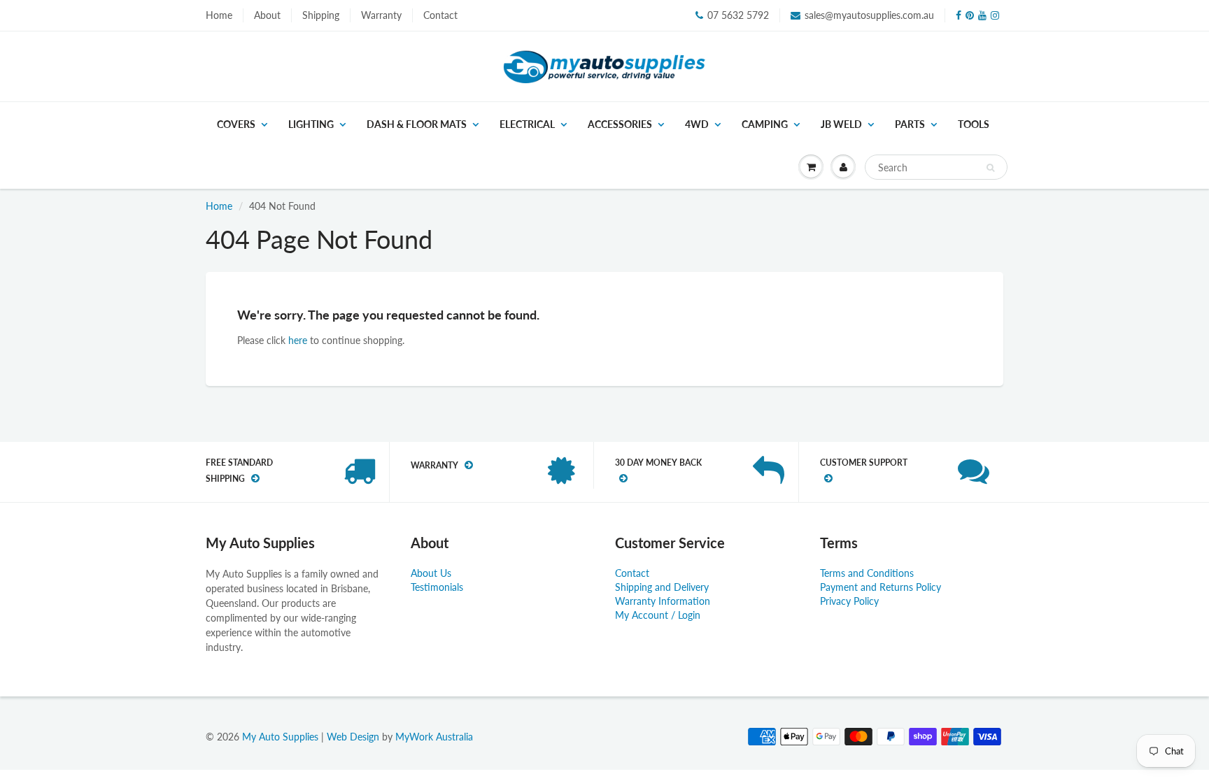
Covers (236, 124)
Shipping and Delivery (662, 587)
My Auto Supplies (280, 737)
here (297, 340)
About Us (431, 573)
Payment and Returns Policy (880, 587)
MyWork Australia (434, 737)
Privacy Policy (849, 601)
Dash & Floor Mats (417, 124)
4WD (697, 124)
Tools (973, 124)
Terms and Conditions (867, 573)
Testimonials (437, 587)
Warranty (381, 15)
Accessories (620, 124)
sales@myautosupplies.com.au (869, 15)
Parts (910, 124)
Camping (765, 124)
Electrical (527, 124)
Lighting (311, 124)
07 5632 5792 (738, 15)
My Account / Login (657, 615)
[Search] (990, 168)
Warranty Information (662, 601)
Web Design (353, 737)
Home (219, 15)
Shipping (320, 15)
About (267, 15)
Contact (440, 15)
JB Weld (841, 124)
